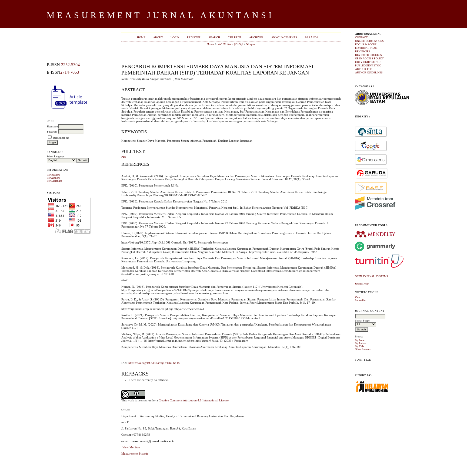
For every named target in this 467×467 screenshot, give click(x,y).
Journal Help (362, 283)
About (158, 37)
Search (214, 37)
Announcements (284, 37)
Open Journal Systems (371, 276)
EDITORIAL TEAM (366, 47)
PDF (123, 156)
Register (194, 37)
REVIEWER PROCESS (368, 54)
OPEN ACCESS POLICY (369, 58)
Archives (256, 37)
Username (52, 126)
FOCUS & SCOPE (365, 44)
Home (141, 37)
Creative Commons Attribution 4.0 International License (194, 400)
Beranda (312, 37)
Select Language (55, 156)
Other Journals (363, 349)
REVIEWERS (363, 51)
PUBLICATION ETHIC (368, 65)
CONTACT (361, 37)
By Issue (359, 340)
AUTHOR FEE (363, 68)
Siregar (250, 44)
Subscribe (360, 300)
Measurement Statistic (134, 453)
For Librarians (54, 180)
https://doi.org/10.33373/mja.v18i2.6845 (154, 362)
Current (235, 37)
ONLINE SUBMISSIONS (369, 40)
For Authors (53, 177)
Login (175, 37)
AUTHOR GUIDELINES (369, 72)
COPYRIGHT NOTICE (368, 61)
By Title (359, 346)
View (357, 297)
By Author (360, 343)
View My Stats (131, 447)
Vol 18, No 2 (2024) (230, 44)
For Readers (53, 174)
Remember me (61, 137)
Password (52, 131)
